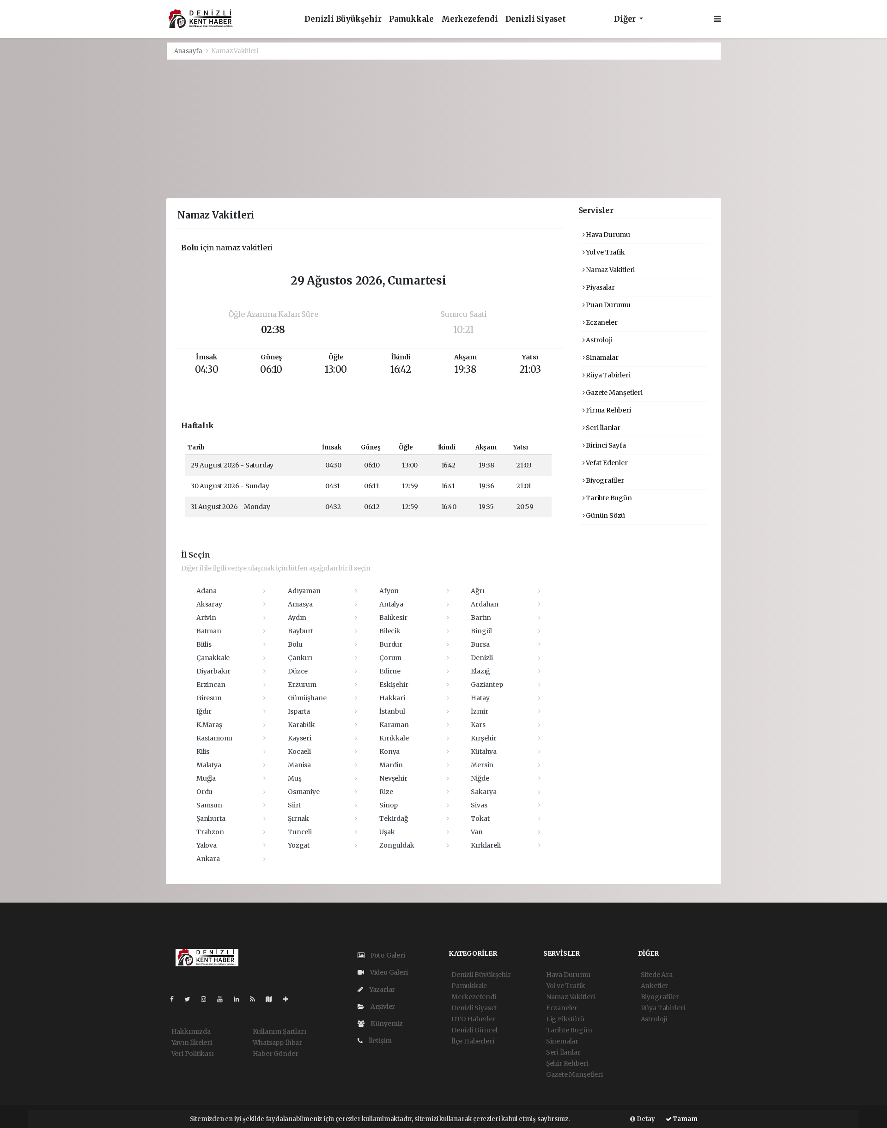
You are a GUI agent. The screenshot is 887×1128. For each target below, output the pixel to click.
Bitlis (204, 644)
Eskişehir (393, 684)
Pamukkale (411, 19)
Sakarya (484, 792)
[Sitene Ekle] (289, 999)
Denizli (482, 658)
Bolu (295, 644)
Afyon (389, 591)
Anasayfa (189, 51)
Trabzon (210, 832)
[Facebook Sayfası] (175, 999)
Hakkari (392, 698)
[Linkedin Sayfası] (240, 999)
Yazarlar (381, 989)
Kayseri (299, 738)
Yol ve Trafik (604, 252)
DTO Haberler (473, 1019)
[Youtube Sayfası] (223, 999)
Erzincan (210, 684)
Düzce (298, 671)
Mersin (482, 765)
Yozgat (299, 845)
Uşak (387, 832)
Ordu (204, 792)
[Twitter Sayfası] (191, 999)
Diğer (626, 19)
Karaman (394, 725)
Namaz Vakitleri (609, 270)
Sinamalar (601, 357)
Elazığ (480, 671)
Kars (478, 725)
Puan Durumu (607, 305)
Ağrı (477, 591)
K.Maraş (209, 725)
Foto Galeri (387, 955)
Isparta (299, 711)
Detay (645, 1119)
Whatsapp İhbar (277, 1042)
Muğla (206, 778)
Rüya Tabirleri (607, 375)
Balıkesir (393, 617)
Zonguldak (396, 845)
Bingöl (481, 631)
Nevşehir (393, 778)
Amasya (300, 604)
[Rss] (256, 999)
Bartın (481, 617)
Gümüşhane (307, 698)
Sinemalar (562, 1041)
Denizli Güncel (474, 1030)
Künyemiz (386, 1023)
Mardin (391, 765)
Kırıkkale (393, 738)
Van (476, 832)
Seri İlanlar (602, 428)
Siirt (294, 805)
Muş (294, 778)
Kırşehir (483, 738)
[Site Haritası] (272, 999)
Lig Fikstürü (565, 1019)
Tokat (480, 818)
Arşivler (382, 1006)
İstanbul (392, 711)
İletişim (379, 1041)
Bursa (480, 644)
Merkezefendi (469, 19)
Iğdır (204, 711)
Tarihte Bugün (608, 498)
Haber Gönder (275, 1053)
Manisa (299, 765)
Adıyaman (304, 591)
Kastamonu (214, 738)
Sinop (388, 805)
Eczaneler (600, 322)
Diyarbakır (213, 671)
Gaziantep (487, 684)
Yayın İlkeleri (191, 1042)
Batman (208, 631)
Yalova (206, 845)
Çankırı (300, 658)
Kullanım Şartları (279, 1031)
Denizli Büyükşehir (343, 19)
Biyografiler (604, 480)
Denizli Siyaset (535, 19)
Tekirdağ (393, 818)
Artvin (206, 617)
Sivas (479, 805)
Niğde (480, 778)
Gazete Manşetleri (613, 392)
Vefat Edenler (605, 463)
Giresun (209, 698)
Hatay (480, 698)
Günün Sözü (604, 515)
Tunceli (300, 832)
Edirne (390, 671)
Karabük (301, 725)
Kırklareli (485, 845)
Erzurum (302, 684)
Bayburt (300, 631)
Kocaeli (299, 751)
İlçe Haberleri (472, 1041)
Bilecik (390, 631)
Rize (386, 792)
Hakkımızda (191, 1031)
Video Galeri (388, 972)
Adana (206, 591)
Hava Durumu (607, 234)
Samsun (209, 805)
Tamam (685, 1119)
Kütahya (484, 751)
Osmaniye (303, 792)
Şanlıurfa (210, 818)
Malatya (208, 765)
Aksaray (209, 604)
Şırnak (298, 818)
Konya (389, 751)
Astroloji (598, 340)
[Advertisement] (444, 129)
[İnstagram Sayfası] (207, 999)
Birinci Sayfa (605, 445)
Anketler (654, 986)
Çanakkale (213, 658)
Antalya (391, 604)
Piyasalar (599, 287)
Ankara (208, 859)
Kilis (202, 751)
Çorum (390, 658)
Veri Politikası (192, 1053)
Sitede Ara (657, 974)
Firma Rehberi (607, 410)
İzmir (479, 711)
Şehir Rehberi (567, 1063)
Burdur (390, 644)
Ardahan (484, 604)
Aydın (297, 617)
